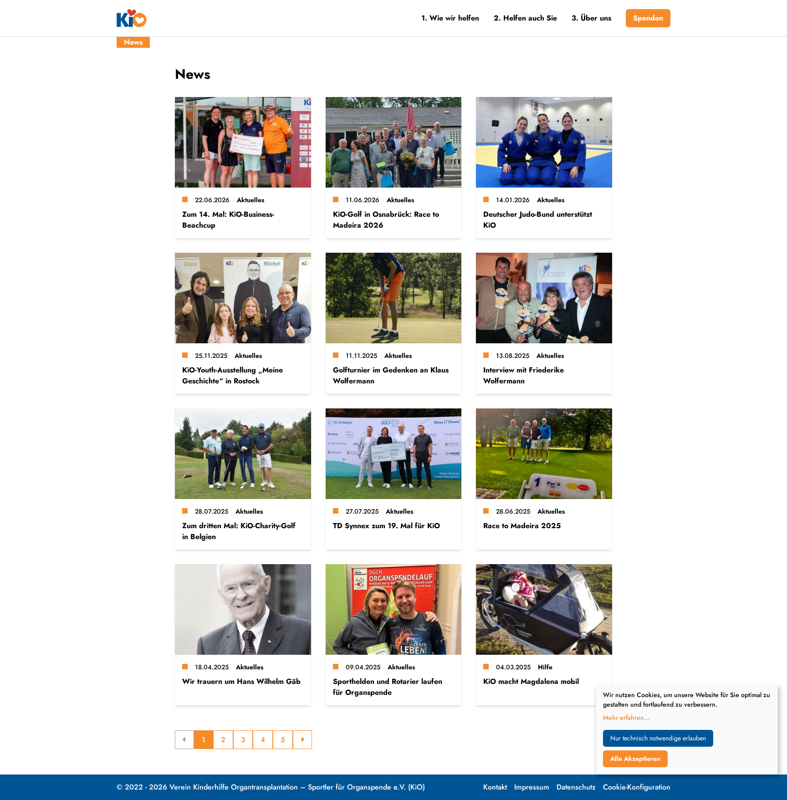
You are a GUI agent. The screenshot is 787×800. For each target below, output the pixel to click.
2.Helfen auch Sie (525, 18)
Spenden (648, 18)
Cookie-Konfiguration (636, 787)
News (133, 42)
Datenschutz (576, 787)
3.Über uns (591, 18)
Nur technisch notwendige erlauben (658, 738)
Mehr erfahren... (626, 717)
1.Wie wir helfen (450, 18)
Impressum (531, 787)
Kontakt (495, 787)
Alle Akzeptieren (635, 758)
